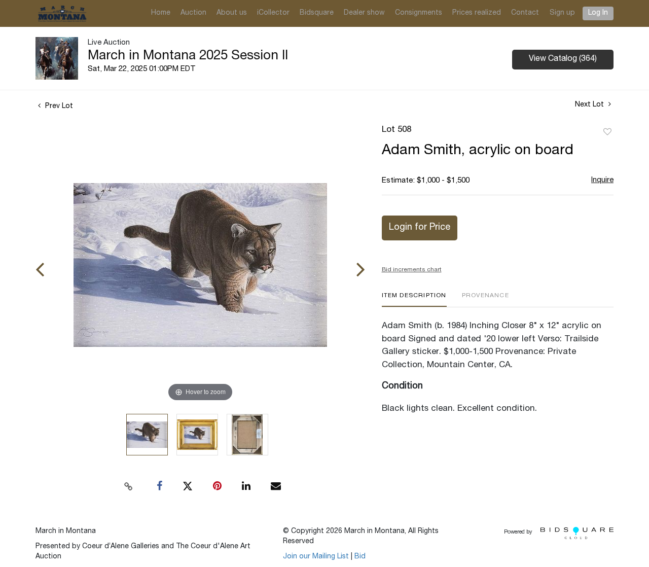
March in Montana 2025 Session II (188, 56)
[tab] (414, 299)
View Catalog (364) (563, 59)
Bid (360, 556)
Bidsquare (317, 13)
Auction (193, 13)
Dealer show (364, 13)
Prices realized (476, 13)
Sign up (562, 13)
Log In (598, 13)
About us (232, 13)
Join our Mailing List (316, 556)
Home (160, 13)
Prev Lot (58, 106)
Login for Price (419, 227)
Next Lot (590, 105)
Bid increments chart (412, 270)
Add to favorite (607, 132)
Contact (525, 13)
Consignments (418, 13)
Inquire (602, 180)
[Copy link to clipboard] (129, 486)
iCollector (273, 13)
